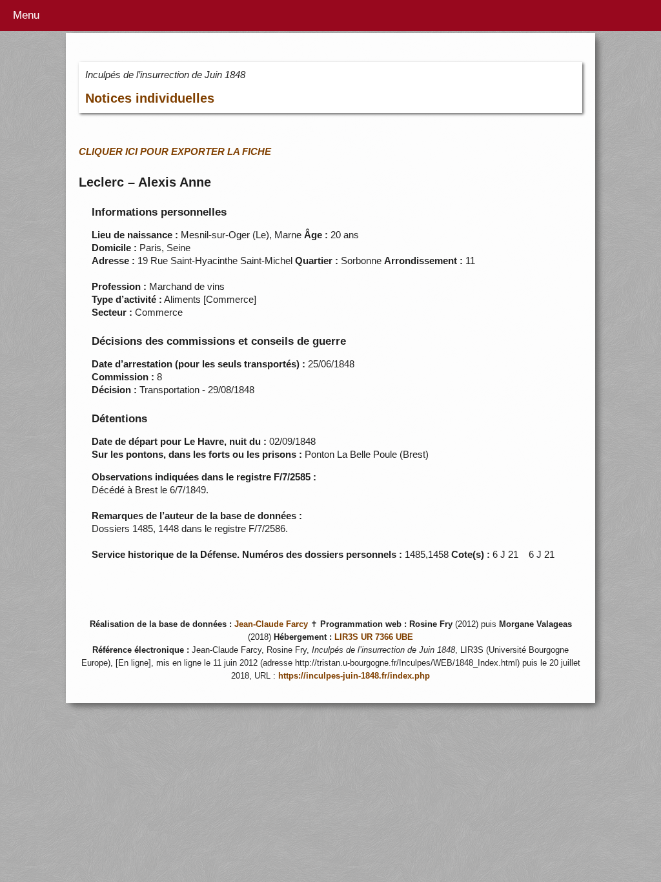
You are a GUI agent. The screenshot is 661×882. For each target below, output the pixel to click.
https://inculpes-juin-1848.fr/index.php (354, 676)
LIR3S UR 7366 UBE (373, 637)
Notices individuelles (149, 98)
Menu (26, 15)
